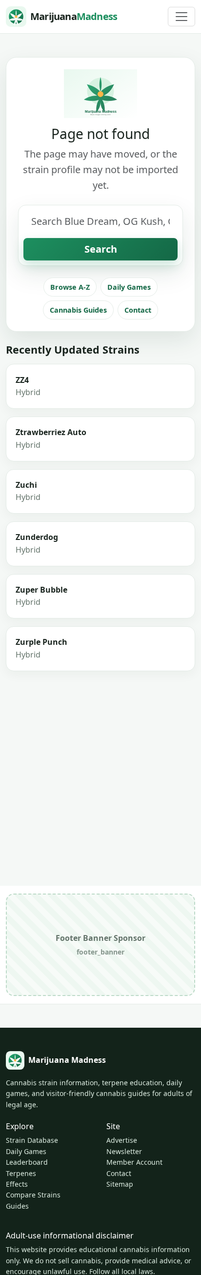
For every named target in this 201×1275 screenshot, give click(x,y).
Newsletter (124, 1151)
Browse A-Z (70, 287)
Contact (137, 310)
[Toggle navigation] (181, 16)
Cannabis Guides (78, 310)
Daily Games (129, 287)
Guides (17, 1206)
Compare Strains (33, 1194)
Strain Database (32, 1140)
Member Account (134, 1162)
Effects (17, 1184)
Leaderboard (27, 1162)
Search (100, 249)
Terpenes (21, 1173)
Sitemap (119, 1184)
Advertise (121, 1140)
